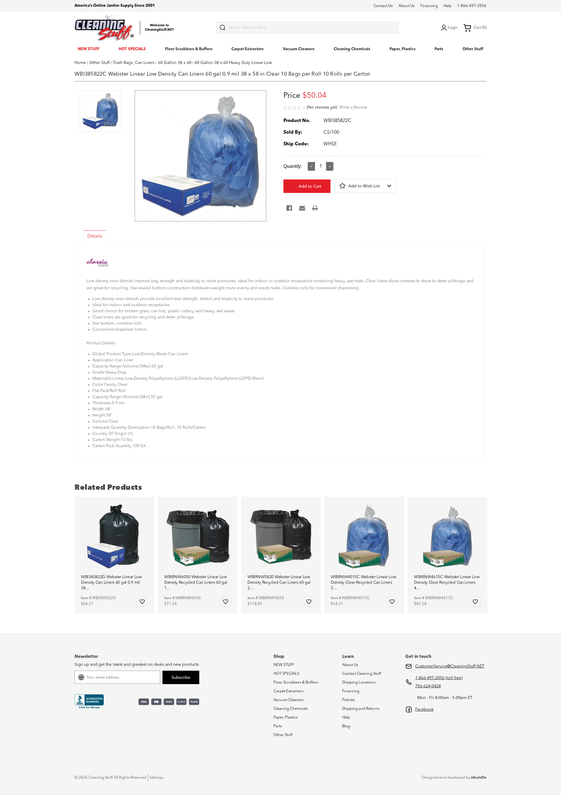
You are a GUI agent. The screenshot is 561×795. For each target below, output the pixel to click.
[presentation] (100, 111)
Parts (438, 49)
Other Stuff (473, 49)
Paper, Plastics (402, 49)
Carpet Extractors (247, 49)
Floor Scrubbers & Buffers (188, 49)
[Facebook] (289, 208)
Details (94, 236)
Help (447, 6)
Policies (348, 700)
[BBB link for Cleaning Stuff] (89, 702)
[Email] (302, 208)
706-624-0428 (428, 686)
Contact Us (383, 6)
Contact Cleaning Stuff (361, 674)
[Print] (315, 208)
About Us (407, 6)
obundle (478, 778)
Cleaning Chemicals (352, 49)
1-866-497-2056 (471, 6)
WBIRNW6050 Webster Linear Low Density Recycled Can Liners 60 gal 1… (195, 582)
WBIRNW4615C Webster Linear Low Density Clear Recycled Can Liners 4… (446, 582)
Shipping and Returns (361, 709)
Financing (429, 6)
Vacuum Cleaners (298, 49)
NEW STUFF (88, 49)
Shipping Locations (358, 682)
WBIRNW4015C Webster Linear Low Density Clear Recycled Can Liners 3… (363, 582)
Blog (346, 726)
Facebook (424, 709)
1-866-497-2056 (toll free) (439, 678)
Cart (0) (480, 27)
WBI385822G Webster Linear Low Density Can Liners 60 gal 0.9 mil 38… (111, 582)
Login (453, 27)
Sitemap (156, 778)
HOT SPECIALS (132, 49)
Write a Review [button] (353, 107)
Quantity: (292, 166)
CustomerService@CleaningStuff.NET (449, 666)
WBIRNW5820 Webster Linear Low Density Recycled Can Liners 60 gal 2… (278, 582)
